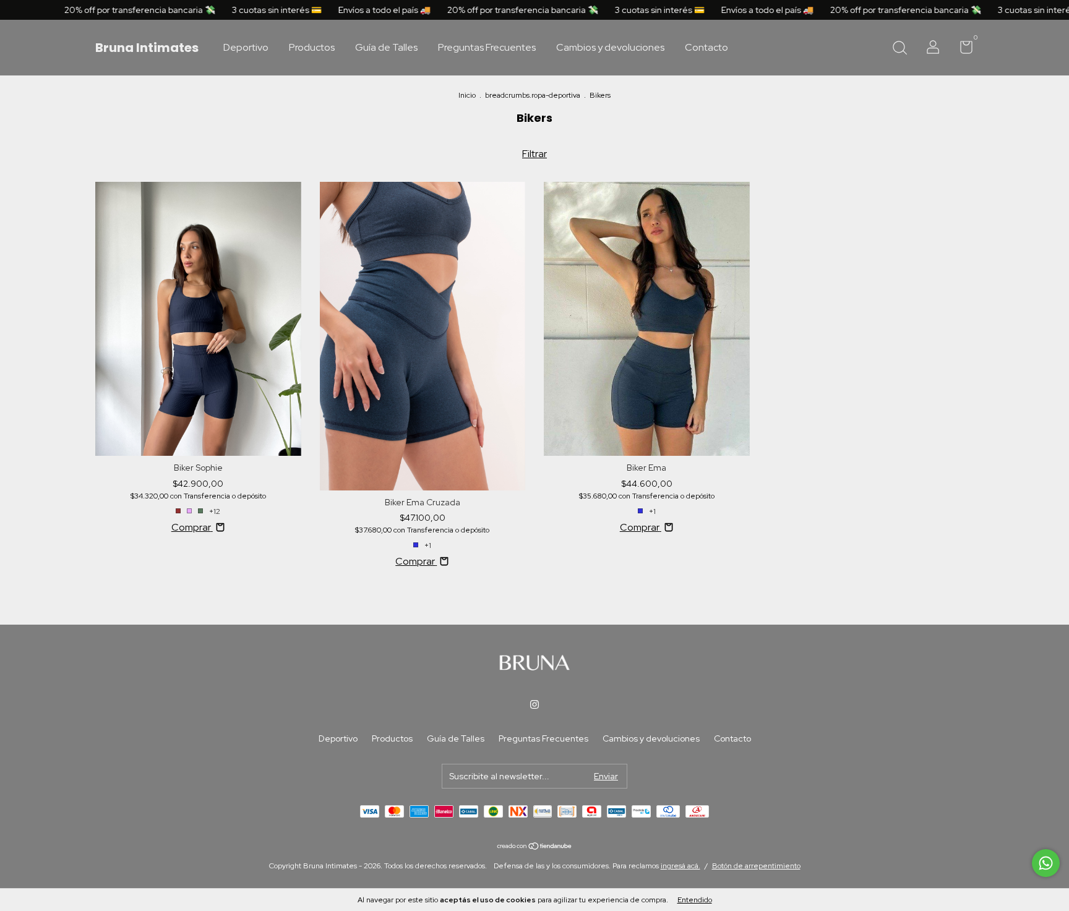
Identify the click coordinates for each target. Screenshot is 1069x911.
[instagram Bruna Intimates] (534, 704)
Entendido (694, 900)
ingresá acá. (680, 866)
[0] (962, 49)
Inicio (467, 95)
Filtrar (534, 153)
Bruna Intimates (147, 47)
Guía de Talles (386, 47)
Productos (312, 47)
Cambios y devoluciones (610, 47)
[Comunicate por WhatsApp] (1046, 863)
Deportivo (245, 47)
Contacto (706, 47)
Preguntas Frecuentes (487, 47)
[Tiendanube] (534, 846)
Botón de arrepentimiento (756, 866)
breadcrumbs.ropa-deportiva (532, 95)
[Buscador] (899, 49)
